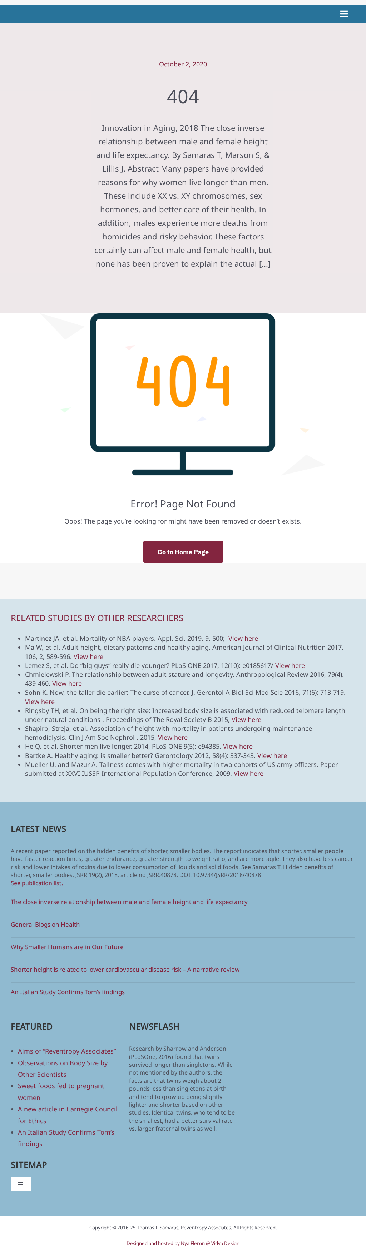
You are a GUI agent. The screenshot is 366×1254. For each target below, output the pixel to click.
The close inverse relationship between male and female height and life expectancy (129, 902)
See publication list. (37, 883)
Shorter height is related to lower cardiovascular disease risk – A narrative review (125, 969)
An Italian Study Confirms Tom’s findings (68, 992)
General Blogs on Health (45, 924)
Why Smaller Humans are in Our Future (67, 947)
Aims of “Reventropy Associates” (67, 1051)
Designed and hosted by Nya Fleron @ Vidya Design (183, 1243)
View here (243, 638)
